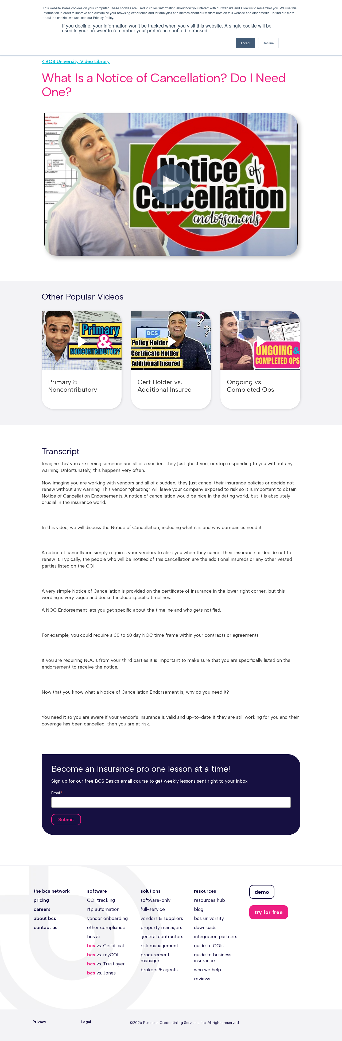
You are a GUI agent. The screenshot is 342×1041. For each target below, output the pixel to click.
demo (262, 892)
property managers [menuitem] (161, 927)
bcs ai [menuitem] (93, 936)
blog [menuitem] (198, 909)
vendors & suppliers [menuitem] (162, 918)
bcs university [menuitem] (209, 918)
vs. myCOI (102, 954)
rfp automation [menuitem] (103, 909)
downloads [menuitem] (205, 927)
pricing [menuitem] (41, 900)
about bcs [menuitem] (45, 918)
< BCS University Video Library (76, 61)
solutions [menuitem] (151, 891)
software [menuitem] (97, 891)
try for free (269, 912)
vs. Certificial (105, 945)
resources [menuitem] (205, 891)
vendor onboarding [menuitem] (107, 918)
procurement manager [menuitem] (155, 957)
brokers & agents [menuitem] (159, 969)
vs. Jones (101, 973)
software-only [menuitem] (155, 900)
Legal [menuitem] (86, 1022)
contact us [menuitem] (45, 927)
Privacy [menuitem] (39, 1022)
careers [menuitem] (42, 909)
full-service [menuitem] (153, 909)
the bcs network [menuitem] (52, 891)
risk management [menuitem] (159, 945)
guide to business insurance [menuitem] (212, 957)
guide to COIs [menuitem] (209, 945)
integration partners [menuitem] (215, 936)
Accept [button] (245, 43)
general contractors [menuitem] (162, 936)
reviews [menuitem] (202, 978)
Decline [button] (268, 43)
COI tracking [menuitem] (101, 900)
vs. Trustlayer (106, 963)
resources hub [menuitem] (209, 900)
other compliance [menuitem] (106, 927)
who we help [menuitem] (207, 969)
